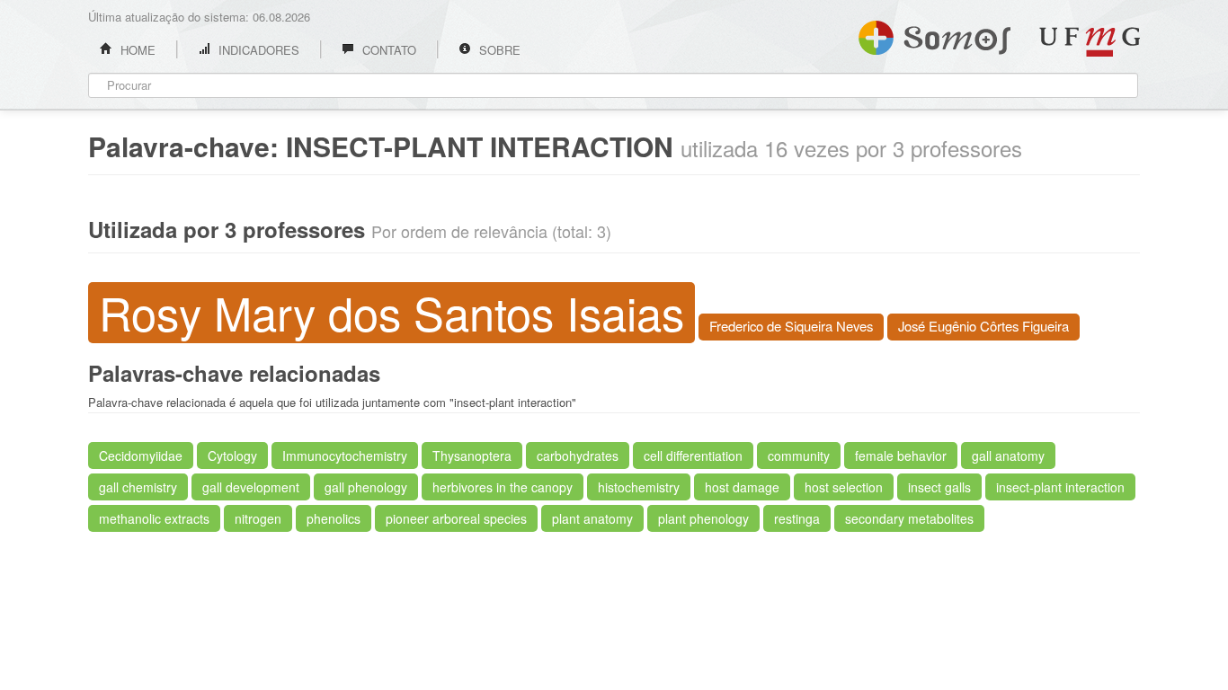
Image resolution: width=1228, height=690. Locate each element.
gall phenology (366, 487)
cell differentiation (693, 455)
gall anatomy (1008, 455)
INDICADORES (257, 49)
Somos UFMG (934, 34)
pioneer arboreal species (456, 518)
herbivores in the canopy (502, 487)
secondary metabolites (909, 518)
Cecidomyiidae (140, 455)
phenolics (333, 518)
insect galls (939, 487)
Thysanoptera (472, 455)
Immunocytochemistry (344, 455)
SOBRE (498, 49)
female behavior (901, 455)
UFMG (1089, 42)
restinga (797, 518)
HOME (136, 49)
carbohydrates (577, 455)
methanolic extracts (154, 518)
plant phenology (703, 518)
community (799, 455)
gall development (250, 487)
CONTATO (387, 49)
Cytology (232, 455)
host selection (844, 487)
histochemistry (639, 487)
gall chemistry (138, 487)
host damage (742, 487)
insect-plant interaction (1060, 487)
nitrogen (258, 518)
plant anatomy (592, 518)
